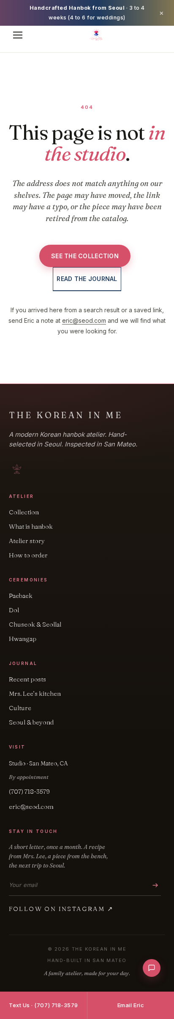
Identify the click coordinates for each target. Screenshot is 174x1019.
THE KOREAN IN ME (65, 415)
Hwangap (22, 639)
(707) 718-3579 (29, 791)
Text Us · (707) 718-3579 (43, 1005)
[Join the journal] (155, 885)
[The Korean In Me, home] (96, 35)
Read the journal (87, 278)
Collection (24, 512)
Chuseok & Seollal (35, 624)
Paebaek (21, 596)
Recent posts (27, 679)
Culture (20, 708)
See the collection (85, 255)
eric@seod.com (84, 320)
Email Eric (130, 1005)
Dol (14, 610)
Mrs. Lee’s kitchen (35, 693)
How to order (28, 555)
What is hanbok (31, 526)
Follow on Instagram (61, 909)
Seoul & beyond (31, 722)
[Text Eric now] (151, 968)
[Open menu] (17, 35)
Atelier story (27, 541)
